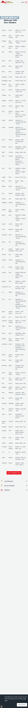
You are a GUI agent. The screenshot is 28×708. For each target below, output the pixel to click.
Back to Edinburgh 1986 (14, 472)
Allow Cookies (22, 704)
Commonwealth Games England (7, 2)
